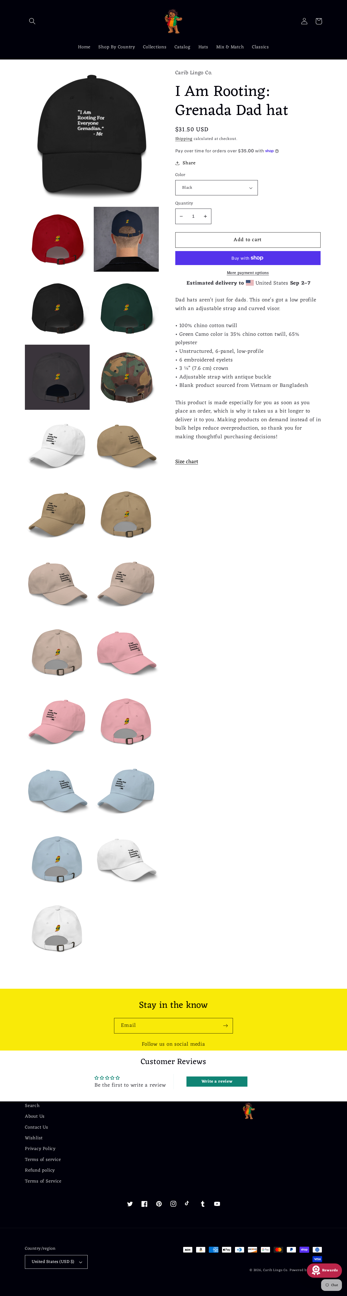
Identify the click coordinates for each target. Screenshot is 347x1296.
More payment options (248, 273)
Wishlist (34, 1138)
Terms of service (43, 1160)
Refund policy (40, 1170)
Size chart (186, 462)
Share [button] (189, 163)
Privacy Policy (40, 1149)
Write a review (217, 1081)
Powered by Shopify (306, 1270)
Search (32, 1106)
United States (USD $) (53, 1262)
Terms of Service (43, 1181)
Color (180, 175)
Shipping (184, 138)
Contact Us (36, 1127)
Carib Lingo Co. (275, 1270)
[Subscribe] (225, 1025)
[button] (32, 21)
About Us (35, 1116)
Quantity (184, 204)
